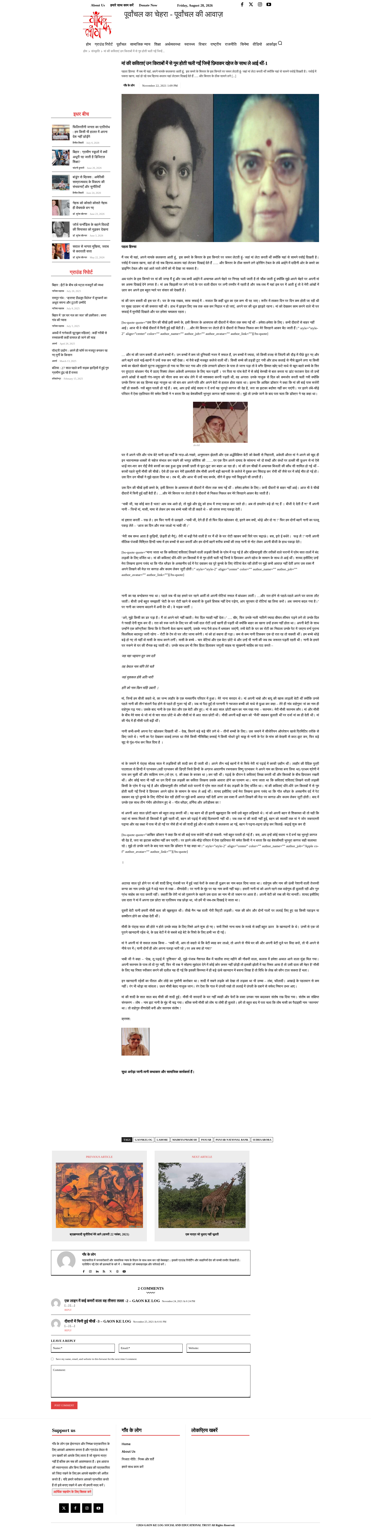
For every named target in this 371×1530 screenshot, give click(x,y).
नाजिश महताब (58, 291)
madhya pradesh (184, 1139)
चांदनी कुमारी (78, 167)
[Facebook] (288, 85)
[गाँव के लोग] (68, 1262)
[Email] (315, 85)
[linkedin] (97, 1270)
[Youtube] (98, 1508)
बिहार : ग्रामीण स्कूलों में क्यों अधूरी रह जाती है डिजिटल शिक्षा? (90, 157)
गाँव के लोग (129, 85)
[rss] (103, 1270)
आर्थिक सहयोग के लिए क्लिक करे (72, 1492)
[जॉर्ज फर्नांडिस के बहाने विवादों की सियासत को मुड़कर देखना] (61, 229)
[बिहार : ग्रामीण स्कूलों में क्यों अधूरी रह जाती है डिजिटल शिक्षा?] (61, 157)
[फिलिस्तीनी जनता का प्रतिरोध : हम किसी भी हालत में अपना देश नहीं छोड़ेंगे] (61, 133)
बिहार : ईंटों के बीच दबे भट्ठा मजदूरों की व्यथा (77, 285)
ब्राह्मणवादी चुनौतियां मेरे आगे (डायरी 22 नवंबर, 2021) (99, 1234)
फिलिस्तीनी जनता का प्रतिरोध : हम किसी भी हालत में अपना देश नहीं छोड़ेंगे (91, 132)
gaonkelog (143, 1139)
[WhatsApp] (306, 85)
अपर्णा (54, 343)
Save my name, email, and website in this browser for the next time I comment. (96, 1359)
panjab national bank (232, 1139)
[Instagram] (87, 1508)
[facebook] (83, 1270)
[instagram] (90, 1270)
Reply (68, 1310)
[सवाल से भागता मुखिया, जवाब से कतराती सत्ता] (61, 251)
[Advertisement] (81, 85)
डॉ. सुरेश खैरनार (80, 213)
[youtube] (124, 1270)
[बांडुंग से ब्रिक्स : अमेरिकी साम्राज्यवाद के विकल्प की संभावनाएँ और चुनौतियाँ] (61, 183)
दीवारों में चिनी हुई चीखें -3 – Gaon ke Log (98, 1321)
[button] (281, 43)
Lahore (162, 1139)
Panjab (206, 1139)
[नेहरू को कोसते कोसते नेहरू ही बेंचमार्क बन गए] (61, 208)
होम (85, 51)
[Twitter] (297, 85)
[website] (117, 1270)
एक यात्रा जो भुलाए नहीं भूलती (202, 1234)
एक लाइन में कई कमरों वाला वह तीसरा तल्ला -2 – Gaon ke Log (112, 1301)
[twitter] (110, 1270)
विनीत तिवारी (78, 142)
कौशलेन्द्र (56, 378)
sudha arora (262, 1139)
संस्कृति (95, 51)
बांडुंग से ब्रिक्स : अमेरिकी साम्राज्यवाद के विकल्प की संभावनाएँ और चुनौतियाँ (89, 182)
